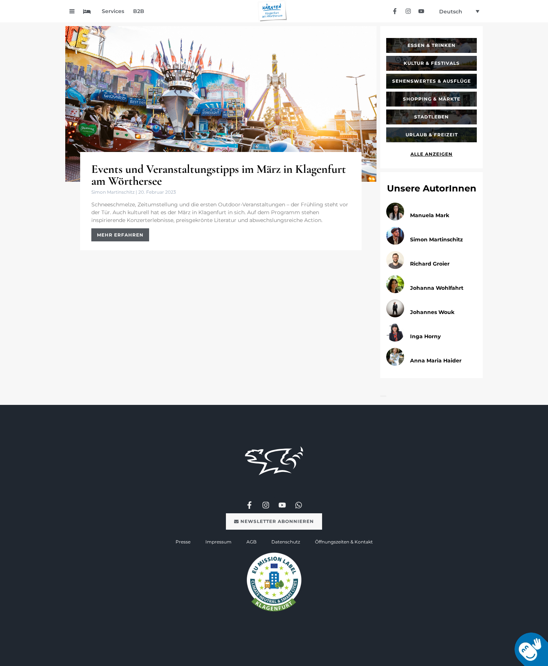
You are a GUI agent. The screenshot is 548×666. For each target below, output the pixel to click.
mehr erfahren (120, 235)
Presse (183, 542)
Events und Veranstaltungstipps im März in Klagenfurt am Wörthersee (218, 175)
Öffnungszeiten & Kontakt (344, 542)
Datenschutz (285, 542)
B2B (138, 11)
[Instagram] (408, 11)
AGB (251, 542)
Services (113, 11)
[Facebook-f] (394, 11)
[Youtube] (421, 11)
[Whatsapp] (298, 505)
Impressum (218, 542)
